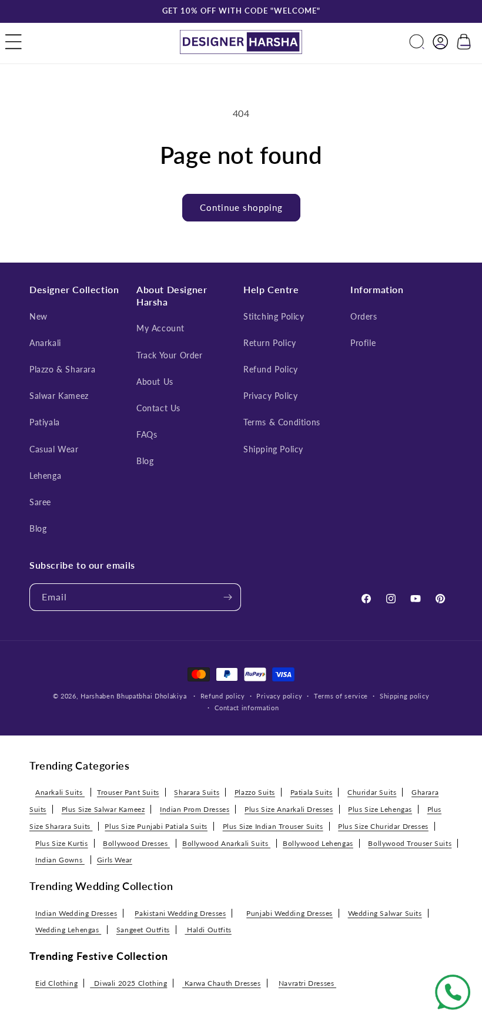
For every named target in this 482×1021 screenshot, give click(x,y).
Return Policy (269, 343)
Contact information (247, 707)
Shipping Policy (273, 449)
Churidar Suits (371, 792)
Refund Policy (270, 369)
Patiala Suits (311, 792)
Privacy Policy (270, 396)
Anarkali (45, 343)
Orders (363, 316)
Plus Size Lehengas (380, 809)
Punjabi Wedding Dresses (289, 913)
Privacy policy (279, 696)
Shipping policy (405, 696)
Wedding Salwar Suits (385, 913)
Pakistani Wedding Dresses (180, 913)
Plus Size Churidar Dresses (383, 826)
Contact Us (158, 408)
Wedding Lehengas (68, 929)
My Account (160, 328)
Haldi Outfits (208, 929)
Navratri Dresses (307, 983)
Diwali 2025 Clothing (128, 983)
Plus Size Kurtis (61, 843)
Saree (40, 502)
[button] (13, 42)
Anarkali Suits (60, 792)
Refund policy (222, 696)
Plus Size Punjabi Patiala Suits (156, 826)
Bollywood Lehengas (318, 843)
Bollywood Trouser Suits (409, 843)
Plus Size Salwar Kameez (103, 809)
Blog (37, 528)
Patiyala (44, 422)
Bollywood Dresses (136, 843)
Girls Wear (114, 859)
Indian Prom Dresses (194, 809)
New (38, 316)
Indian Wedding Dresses (76, 913)
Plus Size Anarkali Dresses (289, 809)
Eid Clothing (56, 983)
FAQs (146, 434)
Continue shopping (241, 207)
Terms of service (341, 696)
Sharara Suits (196, 792)
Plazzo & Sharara (62, 369)
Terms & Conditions (281, 422)
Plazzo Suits (255, 792)
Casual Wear (54, 449)
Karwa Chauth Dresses (221, 983)
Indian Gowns (60, 859)
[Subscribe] (227, 597)
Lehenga (45, 476)
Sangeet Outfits (143, 929)
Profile (363, 343)
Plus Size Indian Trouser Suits (273, 826)
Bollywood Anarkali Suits (226, 843)
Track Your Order (169, 355)
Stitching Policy (273, 316)
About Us (154, 382)
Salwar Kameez (59, 396)
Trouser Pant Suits (128, 792)
